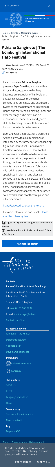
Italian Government (12, 5)
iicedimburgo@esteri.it (25, 314)
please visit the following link (25, 214)
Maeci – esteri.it (14, 420)
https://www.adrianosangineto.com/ (23, 205)
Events (14, 33)
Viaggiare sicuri (13, 345)
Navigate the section (27, 244)
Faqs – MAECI (13, 431)
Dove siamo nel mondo (17, 352)
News (9, 403)
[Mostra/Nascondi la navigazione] (6, 19)
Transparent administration (19, 414)
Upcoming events (29, 33)
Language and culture (17, 397)
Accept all (43, 462)
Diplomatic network (16, 339)
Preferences (23, 462)
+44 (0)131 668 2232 (21, 308)
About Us (10, 385)
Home (5, 33)
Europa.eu (16, 370)
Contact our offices (15, 320)
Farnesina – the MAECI (18, 333)
